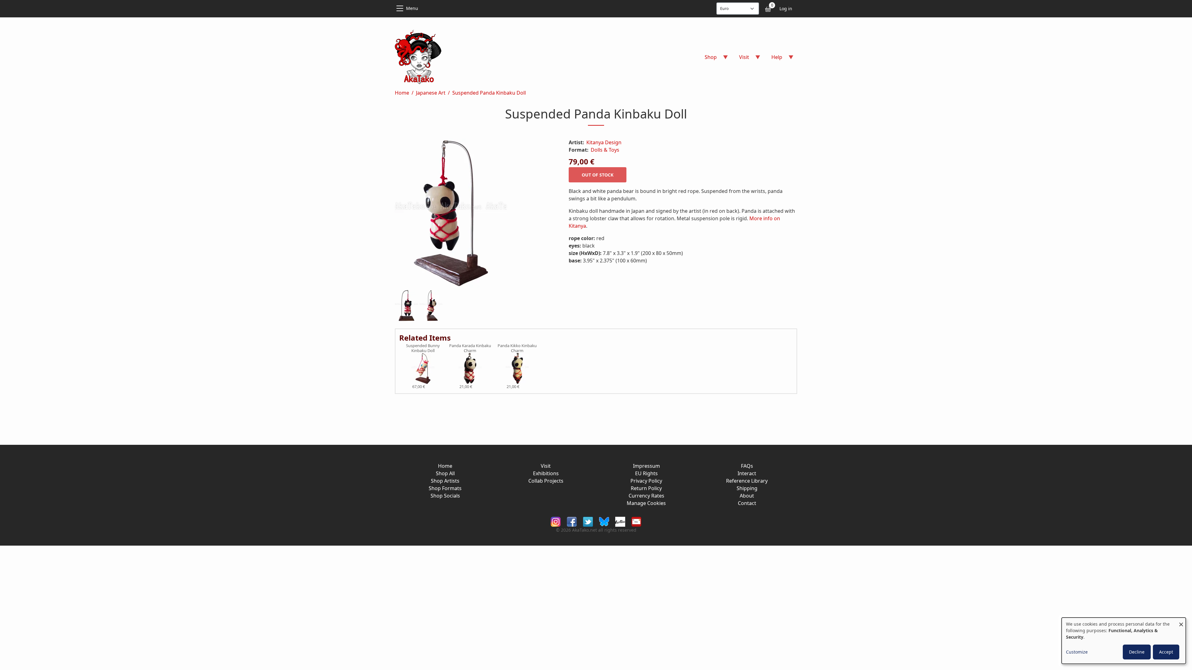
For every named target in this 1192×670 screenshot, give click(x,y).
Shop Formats (445, 488)
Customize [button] (1077, 652)
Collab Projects (545, 480)
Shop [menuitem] (707, 59)
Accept (1166, 652)
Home (402, 92)
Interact (747, 473)
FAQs (747, 465)
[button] (474, 214)
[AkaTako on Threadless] (620, 521)
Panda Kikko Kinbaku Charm (517, 348)
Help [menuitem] (773, 59)
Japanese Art (430, 92)
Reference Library (747, 480)
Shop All (445, 473)
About (747, 495)
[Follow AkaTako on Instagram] (555, 521)
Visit (546, 465)
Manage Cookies (646, 503)
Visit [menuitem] (740, 59)
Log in (785, 8)
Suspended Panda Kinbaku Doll (489, 92)
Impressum (646, 465)
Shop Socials (445, 495)
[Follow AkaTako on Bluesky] (604, 521)
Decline (1137, 652)
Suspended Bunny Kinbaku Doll (423, 348)
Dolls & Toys (605, 149)
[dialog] (1124, 641)
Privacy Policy (646, 480)
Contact (747, 503)
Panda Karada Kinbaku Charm (470, 348)
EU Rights (646, 473)
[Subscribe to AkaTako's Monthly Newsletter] (636, 521)
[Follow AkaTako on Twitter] (587, 521)
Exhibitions (546, 473)
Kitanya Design (603, 142)
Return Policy (646, 488)
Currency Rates (646, 495)
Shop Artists (445, 480)
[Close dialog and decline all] (1181, 621)
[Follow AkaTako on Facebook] (571, 521)
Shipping (747, 488)
